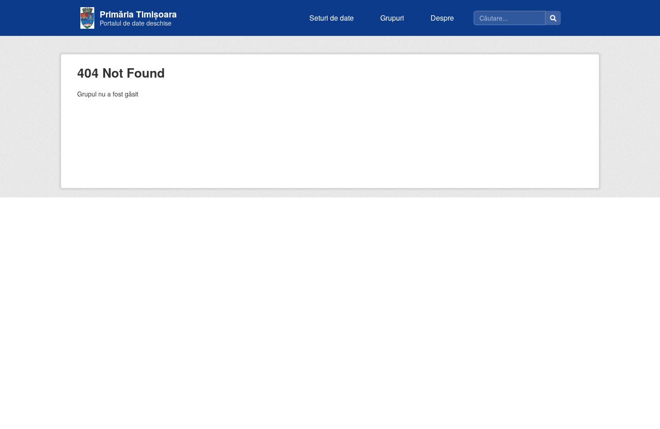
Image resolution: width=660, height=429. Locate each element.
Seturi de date (331, 18)
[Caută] (553, 18)
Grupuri (392, 18)
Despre (442, 18)
